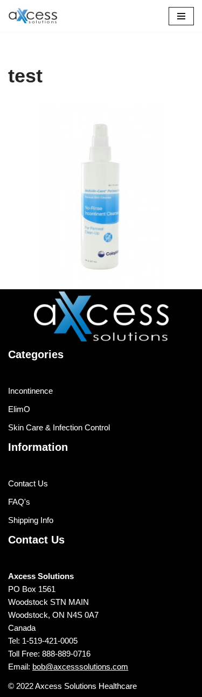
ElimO (19, 409)
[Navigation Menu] (181, 16)
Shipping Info (30, 520)
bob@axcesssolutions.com (80, 666)
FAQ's (19, 501)
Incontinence (30, 390)
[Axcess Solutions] (40, 16)
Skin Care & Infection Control (59, 427)
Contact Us (28, 483)
